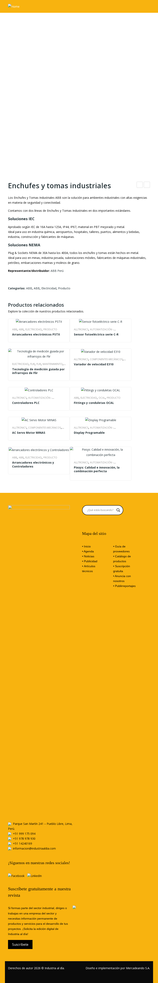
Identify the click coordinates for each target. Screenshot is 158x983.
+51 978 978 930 (24, 838)
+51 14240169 (22, 843)
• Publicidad (89, 561)
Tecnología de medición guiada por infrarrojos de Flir (38, 371)
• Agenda (88, 551)
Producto (64, 288)
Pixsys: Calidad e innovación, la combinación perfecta (97, 469)
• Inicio (86, 546)
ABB (29, 288)
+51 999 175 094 (24, 834)
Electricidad (48, 288)
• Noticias (88, 556)
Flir (32, 364)
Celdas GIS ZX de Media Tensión (140, 185)
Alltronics (81, 329)
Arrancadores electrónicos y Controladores (33, 464)
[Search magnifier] (118, 510)
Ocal (102, 398)
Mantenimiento (53, 364)
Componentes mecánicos (106, 359)
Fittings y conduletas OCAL (147, 185)
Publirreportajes (125, 586)
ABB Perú (57, 271)
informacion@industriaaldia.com (34, 848)
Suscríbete (20, 944)
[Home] (14, 6)
